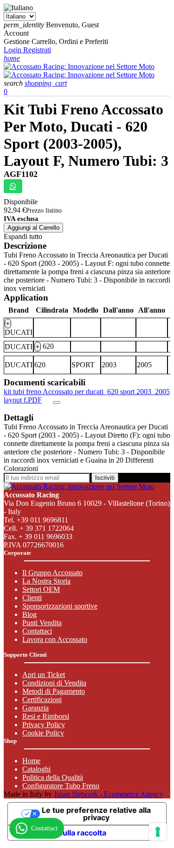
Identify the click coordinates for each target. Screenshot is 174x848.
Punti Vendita (42, 623)
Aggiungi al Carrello (33, 227)
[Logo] (79, 66)
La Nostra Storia (46, 581)
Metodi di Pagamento (53, 691)
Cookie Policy (43, 733)
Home (31, 761)
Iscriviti (105, 477)
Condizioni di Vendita (54, 683)
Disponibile (21, 202)
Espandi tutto (23, 236)
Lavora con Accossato (54, 639)
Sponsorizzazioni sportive (59, 606)
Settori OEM (41, 589)
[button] (14, 83)
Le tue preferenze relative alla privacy (96, 813)
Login (13, 50)
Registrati (37, 50)
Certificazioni (42, 700)
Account (16, 33)
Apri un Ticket (43, 674)
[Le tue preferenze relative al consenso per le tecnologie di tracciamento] (158, 832)
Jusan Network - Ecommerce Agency (108, 794)
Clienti (32, 598)
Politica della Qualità (52, 777)
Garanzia (35, 708)
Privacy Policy (43, 725)
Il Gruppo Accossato (52, 573)
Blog (29, 614)
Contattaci (37, 631)
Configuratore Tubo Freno (60, 786)
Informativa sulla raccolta (60, 832)
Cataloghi (36, 769)
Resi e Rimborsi (45, 716)
